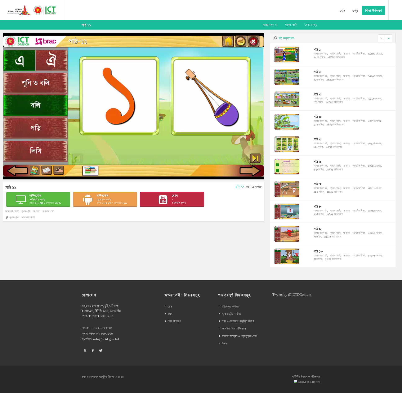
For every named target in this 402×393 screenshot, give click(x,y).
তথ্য (170, 313)
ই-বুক (224, 343)
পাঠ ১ (317, 49)
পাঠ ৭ (317, 184)
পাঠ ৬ (317, 161)
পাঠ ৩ (317, 94)
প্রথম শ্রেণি (291, 24)
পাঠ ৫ (317, 139)
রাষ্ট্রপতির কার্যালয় (230, 306)
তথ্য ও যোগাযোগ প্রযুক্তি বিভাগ (238, 321)
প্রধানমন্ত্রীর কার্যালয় (231, 313)
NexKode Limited (309, 381)
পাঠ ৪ (317, 116)
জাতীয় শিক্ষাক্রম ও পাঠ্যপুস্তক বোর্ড (239, 336)
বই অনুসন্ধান (286, 38)
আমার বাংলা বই (270, 24)
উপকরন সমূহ (310, 24)
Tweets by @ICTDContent (291, 295)
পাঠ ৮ (317, 206)
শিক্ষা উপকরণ (174, 321)
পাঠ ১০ (318, 251)
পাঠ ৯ (317, 229)
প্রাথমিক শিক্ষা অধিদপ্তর (234, 328)
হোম (170, 306)
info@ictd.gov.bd (106, 339)
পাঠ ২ (317, 72)
